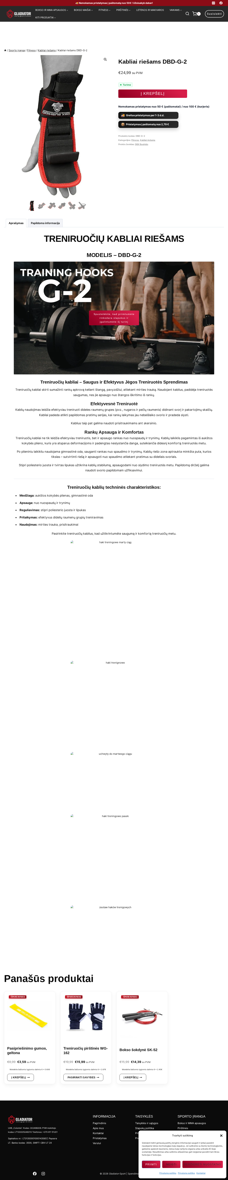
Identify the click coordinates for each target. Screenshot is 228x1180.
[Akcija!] (29, 1017)
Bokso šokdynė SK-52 (138, 1050)
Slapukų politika (144, 1128)
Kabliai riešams (147, 140)
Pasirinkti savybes (81, 1077)
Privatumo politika (167, 1173)
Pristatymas (100, 1138)
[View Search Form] (187, 14)
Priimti (151, 1164)
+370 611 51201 (50, 1132)
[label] (114, 457)
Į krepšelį (153, 94)
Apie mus (98, 1128)
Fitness (135, 140)
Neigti (171, 1164)
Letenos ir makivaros (150, 10)
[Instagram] (213, 3)
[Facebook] (221, 3)
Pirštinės (183, 1128)
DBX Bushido (141, 144)
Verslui (97, 1143)
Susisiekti (214, 13)
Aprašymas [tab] (16, 223)
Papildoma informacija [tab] (45, 223)
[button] (221, 1135)
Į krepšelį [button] (18, 1077)
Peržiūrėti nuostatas (202, 1164)
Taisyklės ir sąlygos (146, 1123)
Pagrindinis (99, 1123)
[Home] (5, 50)
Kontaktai (200, 1173)
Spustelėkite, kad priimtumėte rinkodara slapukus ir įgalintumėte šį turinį (114, 318)
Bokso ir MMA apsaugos (192, 1123)
